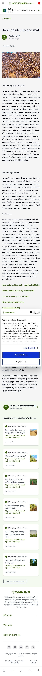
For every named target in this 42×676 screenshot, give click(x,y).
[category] (13, 670)
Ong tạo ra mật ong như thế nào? (15, 296)
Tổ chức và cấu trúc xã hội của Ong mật (18, 291)
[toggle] (3, 3)
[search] (30, 670)
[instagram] (27, 647)
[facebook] (15, 647)
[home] (4, 670)
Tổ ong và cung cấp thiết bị (13, 302)
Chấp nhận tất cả (21, 355)
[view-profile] (37, 407)
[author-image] (6, 407)
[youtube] (21, 647)
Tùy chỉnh (20, 362)
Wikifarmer (13, 36)
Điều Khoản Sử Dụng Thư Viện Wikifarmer (14, 661)
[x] (33, 647)
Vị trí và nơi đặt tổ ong (11, 308)
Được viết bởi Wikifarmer (22, 406)
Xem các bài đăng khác (14, 581)
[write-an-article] (21, 670)
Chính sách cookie (33, 661)
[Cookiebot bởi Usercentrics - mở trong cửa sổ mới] (30, 312)
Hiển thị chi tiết (29, 348)
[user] (38, 670)
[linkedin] (9, 647)
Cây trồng (8, 435)
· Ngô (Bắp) (16, 437)
